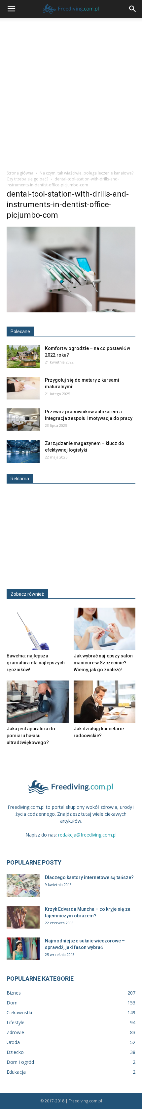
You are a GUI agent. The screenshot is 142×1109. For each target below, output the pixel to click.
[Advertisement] (71, 92)
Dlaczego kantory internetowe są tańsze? (89, 877)
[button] (133, 9)
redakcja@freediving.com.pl (87, 835)
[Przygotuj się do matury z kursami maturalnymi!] (23, 388)
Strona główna (20, 173)
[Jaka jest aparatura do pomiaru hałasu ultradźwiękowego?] (38, 702)
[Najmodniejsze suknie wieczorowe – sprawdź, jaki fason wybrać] (23, 948)
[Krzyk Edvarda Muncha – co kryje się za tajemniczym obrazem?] (23, 917)
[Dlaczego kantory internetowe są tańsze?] (23, 885)
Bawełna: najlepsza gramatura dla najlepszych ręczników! (36, 662)
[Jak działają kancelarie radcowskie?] (105, 702)
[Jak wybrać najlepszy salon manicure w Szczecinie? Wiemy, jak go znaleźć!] (105, 629)
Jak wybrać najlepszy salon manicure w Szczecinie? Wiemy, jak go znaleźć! (103, 662)
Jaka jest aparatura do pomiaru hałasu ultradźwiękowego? (31, 735)
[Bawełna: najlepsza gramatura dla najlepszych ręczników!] (38, 629)
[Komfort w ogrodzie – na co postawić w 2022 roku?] (23, 356)
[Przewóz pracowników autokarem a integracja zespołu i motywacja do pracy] (23, 419)
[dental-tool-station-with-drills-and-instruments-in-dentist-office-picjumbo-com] (71, 310)
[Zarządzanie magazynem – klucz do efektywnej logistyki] (23, 451)
